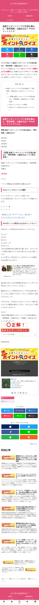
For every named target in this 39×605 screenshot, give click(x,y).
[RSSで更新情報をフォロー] (26, 393)
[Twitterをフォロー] (15, 393)
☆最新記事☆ (29, 596)
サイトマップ (29, 599)
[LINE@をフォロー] (20, 393)
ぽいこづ (13, 379)
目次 (16, 84)
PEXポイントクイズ (8, 401)
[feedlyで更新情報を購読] (23, 393)
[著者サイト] (12, 393)
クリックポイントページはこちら (13, 217)
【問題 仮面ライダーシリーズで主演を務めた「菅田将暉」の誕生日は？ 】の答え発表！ (22, 99)
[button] (35, 334)
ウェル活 (10, 599)
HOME (10, 596)
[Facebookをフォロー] (18, 393)
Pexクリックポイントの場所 (18, 104)
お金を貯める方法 (16, 387)
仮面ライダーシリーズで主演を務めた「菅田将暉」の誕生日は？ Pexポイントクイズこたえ (20, 91)
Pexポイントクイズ (8, 397)
